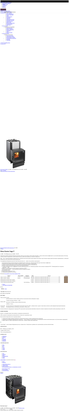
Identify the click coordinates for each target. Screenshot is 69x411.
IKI (3, 338)
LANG (3, 347)
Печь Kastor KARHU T (4, 169)
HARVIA (4, 337)
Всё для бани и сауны (8, 273)
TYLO (3, 348)
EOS (3, 353)
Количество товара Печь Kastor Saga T (42, 278)
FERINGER (4, 336)
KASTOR (4, 339)
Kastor (19, 273)
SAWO (3, 349)
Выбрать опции (21, 408)
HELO (3, 345)
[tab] (35, 284)
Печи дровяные (15, 273)
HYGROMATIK (5, 356)
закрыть (1, 373)
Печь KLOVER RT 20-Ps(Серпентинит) (7, 247)
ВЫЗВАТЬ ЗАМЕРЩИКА (5, 1)
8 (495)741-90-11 (3, 9)
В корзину (65, 278)
